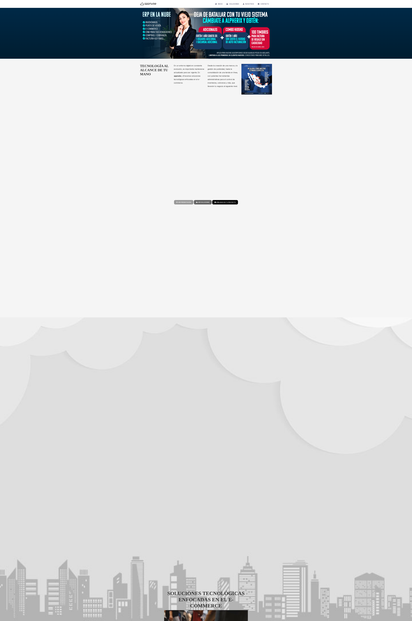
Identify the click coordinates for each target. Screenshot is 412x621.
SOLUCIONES (234, 4)
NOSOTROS (249, 4)
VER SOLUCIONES (203, 202)
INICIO (220, 4)
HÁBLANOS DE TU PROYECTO (226, 202)
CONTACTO (264, 4)
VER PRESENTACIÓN (184, 202)
